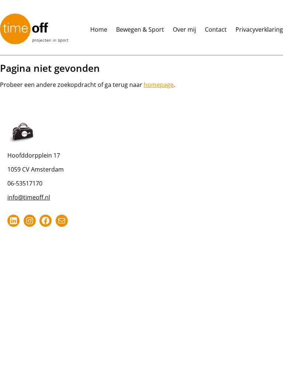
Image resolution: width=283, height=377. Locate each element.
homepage (159, 85)
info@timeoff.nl (28, 197)
